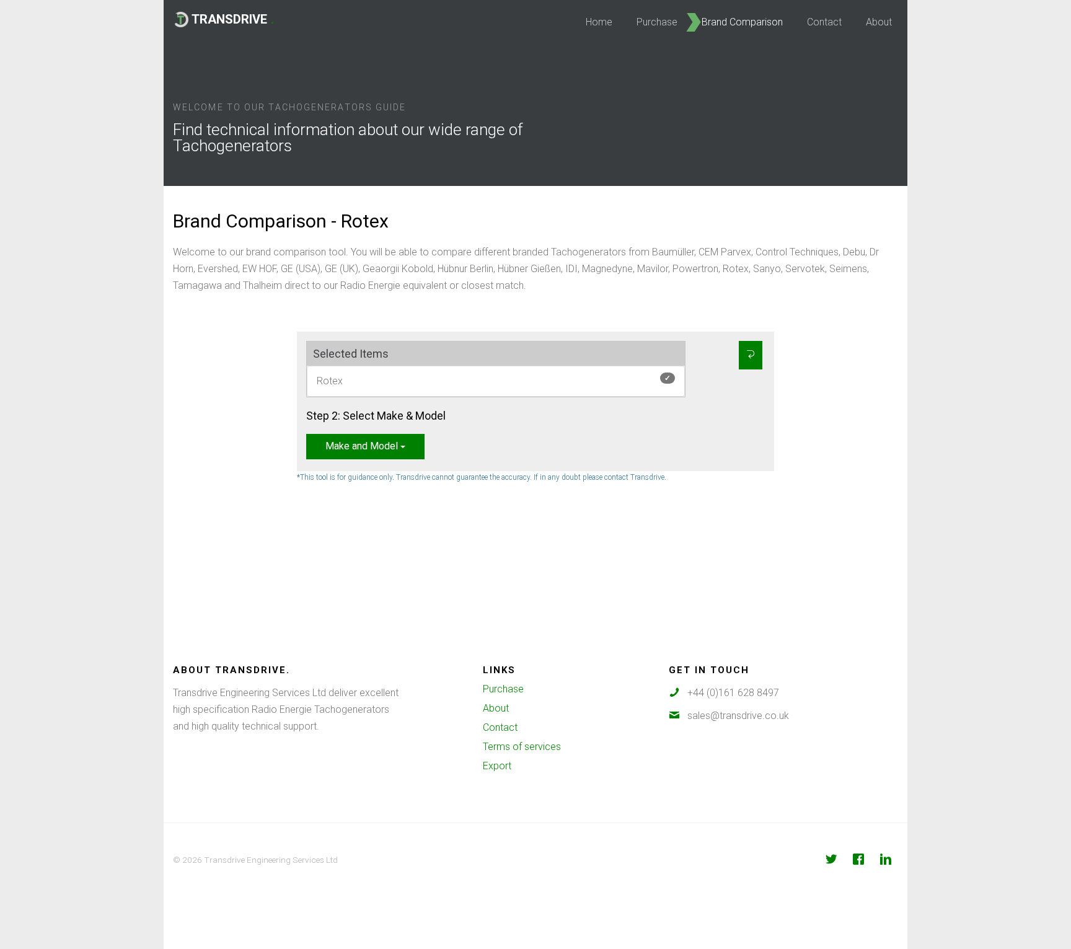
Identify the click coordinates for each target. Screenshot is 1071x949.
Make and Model (362, 446)
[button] (750, 355)
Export (497, 766)
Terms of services (522, 747)
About (496, 708)
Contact (500, 727)
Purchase (503, 689)
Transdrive (233, 19)
